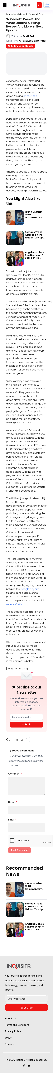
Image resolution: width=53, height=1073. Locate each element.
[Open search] (39, 5)
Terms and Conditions (17, 1024)
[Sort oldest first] (27, 739)
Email (12, 819)
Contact (9, 1044)
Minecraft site (14, 604)
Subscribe (26, 1007)
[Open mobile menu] (4, 5)
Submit (26, 724)
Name (12, 802)
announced (30, 96)
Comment (15, 773)
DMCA (8, 1037)
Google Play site (30, 589)
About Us (10, 1018)
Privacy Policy (13, 1031)
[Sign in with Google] (46, 5)
